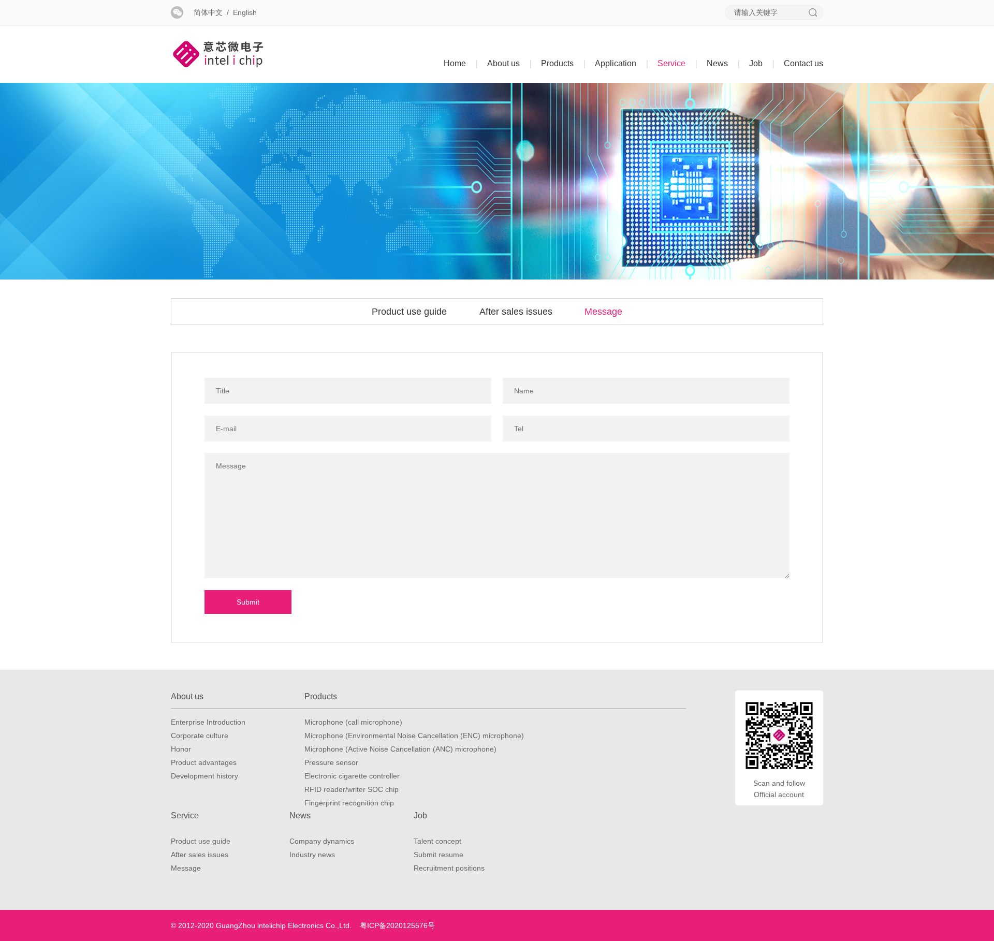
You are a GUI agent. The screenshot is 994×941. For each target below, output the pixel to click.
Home (461, 63)
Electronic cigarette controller (352, 776)
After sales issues (515, 311)
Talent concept (437, 841)
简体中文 (208, 12)
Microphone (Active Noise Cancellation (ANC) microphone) (400, 749)
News (723, 63)
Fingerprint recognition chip (349, 803)
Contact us (803, 63)
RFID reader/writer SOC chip (351, 789)
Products (563, 63)
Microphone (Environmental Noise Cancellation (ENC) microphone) (414, 735)
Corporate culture (199, 735)
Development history (204, 776)
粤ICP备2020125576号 (397, 925)
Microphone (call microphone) (353, 722)
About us (509, 63)
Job (761, 63)
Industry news (312, 854)
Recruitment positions (449, 868)
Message (603, 311)
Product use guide (409, 311)
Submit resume (438, 854)
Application (621, 63)
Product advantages (204, 762)
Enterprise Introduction (208, 722)
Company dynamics (321, 841)
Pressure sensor (331, 762)
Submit (248, 602)
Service (677, 63)
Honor (181, 749)
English (245, 12)
